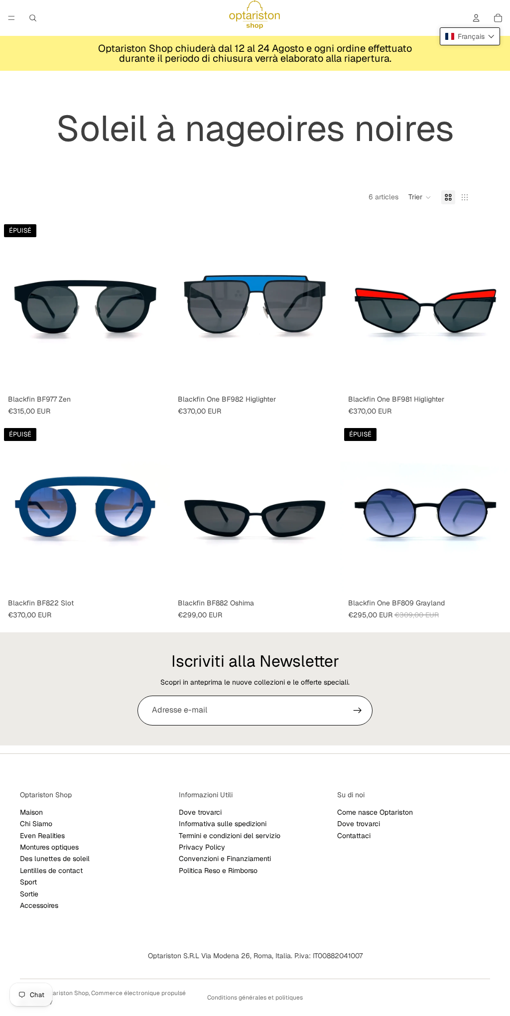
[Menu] (11, 17)
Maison (31, 811)
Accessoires (39, 904)
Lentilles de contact (51, 870)
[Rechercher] (33, 18)
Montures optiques (49, 846)
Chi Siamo (36, 823)
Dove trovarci (200, 811)
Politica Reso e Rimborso (218, 870)
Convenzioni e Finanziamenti (225, 858)
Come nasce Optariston (375, 811)
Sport (28, 881)
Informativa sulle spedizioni (222, 823)
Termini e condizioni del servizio (229, 835)
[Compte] (476, 18)
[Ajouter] (325, 375)
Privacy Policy (202, 846)
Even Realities (42, 835)
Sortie (29, 893)
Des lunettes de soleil (55, 858)
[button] (419, 197)
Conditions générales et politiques (255, 998)
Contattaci (354, 835)
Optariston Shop (65, 993)
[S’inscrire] (357, 710)
